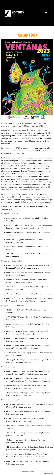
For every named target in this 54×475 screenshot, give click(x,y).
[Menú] (46, 13)
